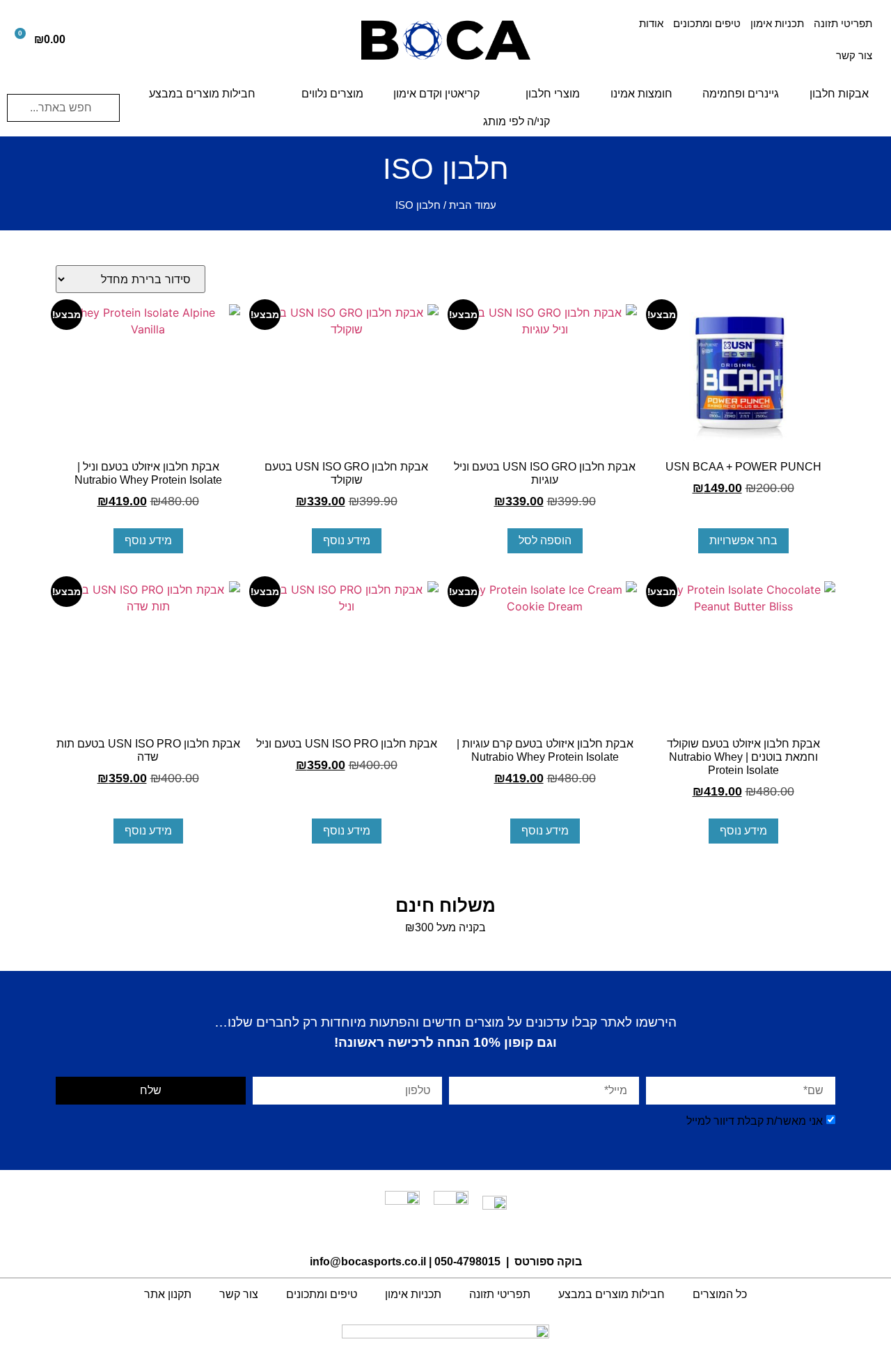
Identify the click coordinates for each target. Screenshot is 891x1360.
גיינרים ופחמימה (740, 94)
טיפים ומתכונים (707, 23)
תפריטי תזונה (843, 23)
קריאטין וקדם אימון (436, 94)
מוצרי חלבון (553, 94)
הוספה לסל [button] (545, 540)
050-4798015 (467, 1261)
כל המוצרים (720, 1294)
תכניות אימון (777, 23)
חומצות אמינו (641, 94)
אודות (651, 23)
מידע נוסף (346, 540)
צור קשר (854, 55)
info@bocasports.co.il (368, 1261)
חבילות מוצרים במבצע (202, 94)
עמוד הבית (472, 205)
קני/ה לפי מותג (516, 121)
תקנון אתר (167, 1294)
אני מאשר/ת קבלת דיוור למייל (754, 1121)
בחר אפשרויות (743, 540)
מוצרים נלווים (332, 94)
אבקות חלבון (839, 94)
